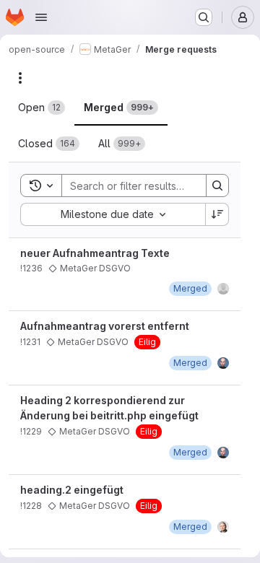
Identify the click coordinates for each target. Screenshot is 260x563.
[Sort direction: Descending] (217, 214)
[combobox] (112, 214)
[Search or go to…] (203, 17)
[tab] (41, 108)
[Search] (217, 185)
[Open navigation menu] (41, 17)
